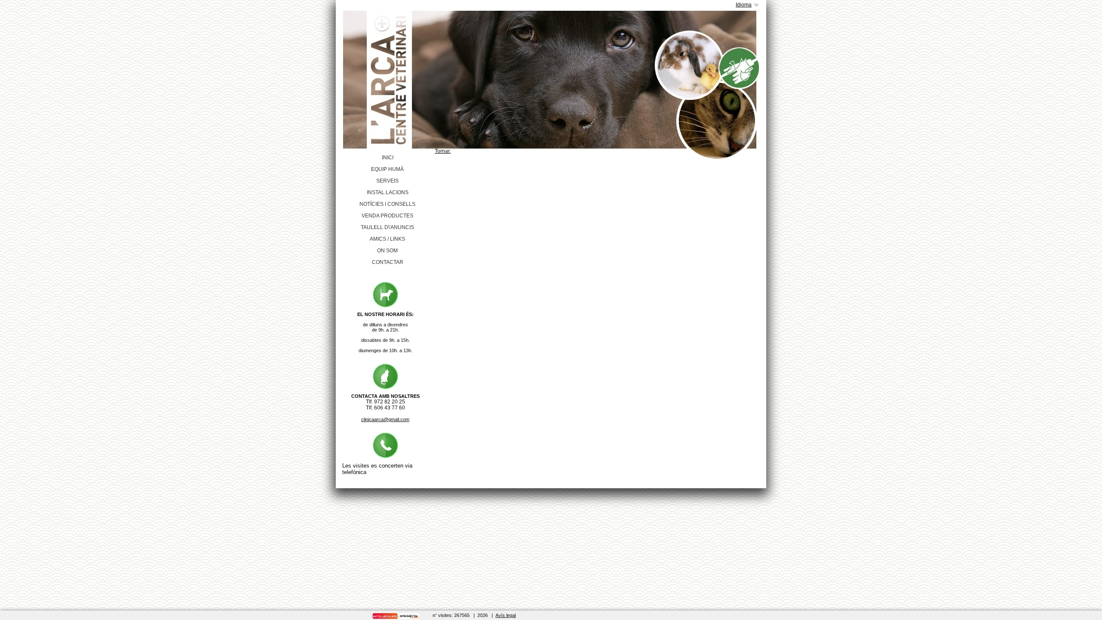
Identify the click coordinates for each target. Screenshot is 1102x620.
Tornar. (443, 151)
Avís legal (505, 615)
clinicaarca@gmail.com (385, 419)
